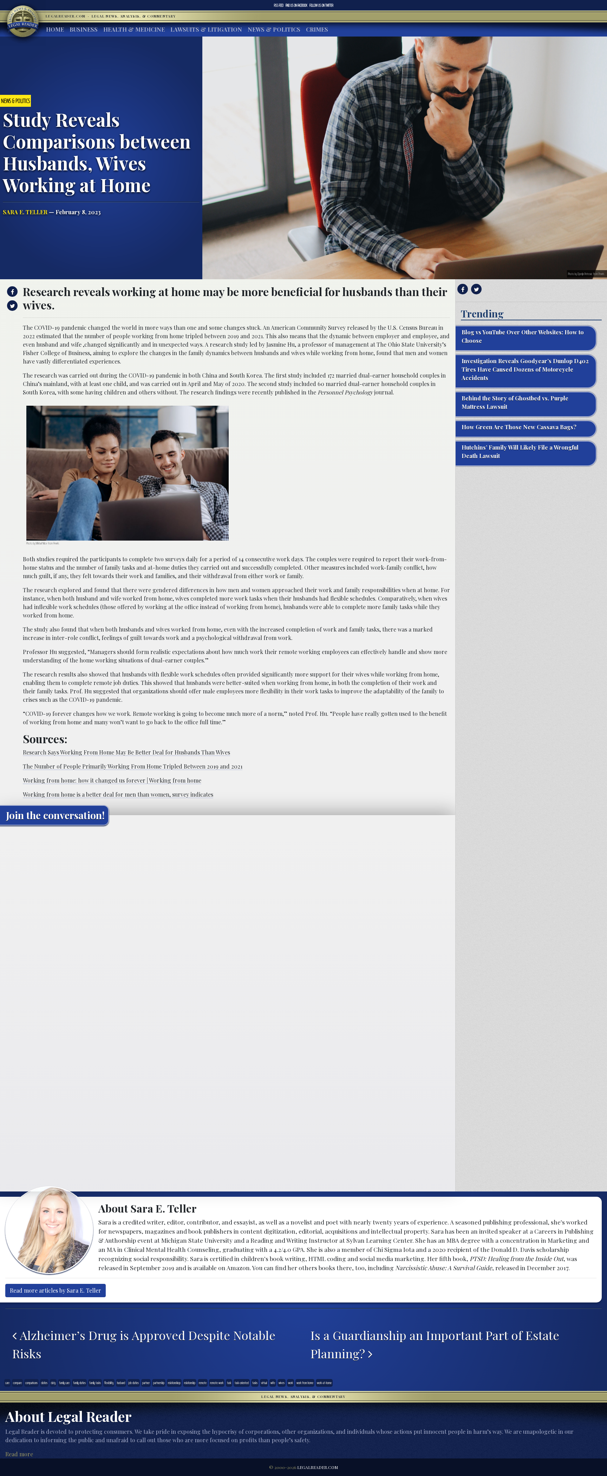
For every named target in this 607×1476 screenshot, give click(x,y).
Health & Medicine (134, 29)
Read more (19, 1454)
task (229, 1383)
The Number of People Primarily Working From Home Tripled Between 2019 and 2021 (132, 766)
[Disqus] (227, 918)
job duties (134, 1383)
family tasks (95, 1383)
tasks (254, 1383)
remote (203, 1383)
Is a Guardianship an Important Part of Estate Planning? (435, 1344)
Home (55, 29)
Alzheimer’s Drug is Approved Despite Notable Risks (143, 1344)
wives (282, 1383)
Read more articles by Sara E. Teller (55, 1290)
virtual (264, 1383)
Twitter (321, 5)
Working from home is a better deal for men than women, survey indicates (118, 794)
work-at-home (324, 1383)
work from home (304, 1383)
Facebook (296, 5)
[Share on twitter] (11, 306)
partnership (158, 1383)
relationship (189, 1383)
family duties (79, 1383)
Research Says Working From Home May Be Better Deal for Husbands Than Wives (126, 752)
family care (64, 1383)
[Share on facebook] (11, 292)
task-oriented (242, 1383)
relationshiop (174, 1383)
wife (272, 1383)
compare (17, 1383)
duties (44, 1383)
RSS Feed (278, 5)
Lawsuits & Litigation (206, 29)
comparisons (31, 1383)
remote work (216, 1383)
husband (121, 1383)
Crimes (317, 29)
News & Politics (274, 29)
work (290, 1383)
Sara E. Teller (25, 212)
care (7, 1383)
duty (53, 1383)
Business (84, 29)
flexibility (108, 1383)
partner (146, 1383)
